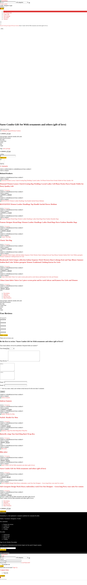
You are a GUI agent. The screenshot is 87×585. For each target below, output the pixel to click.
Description (6, 293)
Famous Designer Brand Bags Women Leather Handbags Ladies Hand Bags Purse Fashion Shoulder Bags (38, 222)
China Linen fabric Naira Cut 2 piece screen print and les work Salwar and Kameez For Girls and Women (39, 280)
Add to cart (3, 157)
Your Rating (3, 348)
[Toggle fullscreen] (4, 579)
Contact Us (6, 526)
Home (1, 25)
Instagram (13, 518)
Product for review (8, 524)
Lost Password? (26, 562)
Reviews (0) (6, 296)
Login (2, 566)
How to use (6, 536)
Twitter (19, 518)
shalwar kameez (6, 401)
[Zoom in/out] (5, 579)
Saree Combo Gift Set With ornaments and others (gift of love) (23, 468)
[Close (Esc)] (0, 579)
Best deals (6, 527)
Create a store (3, 4)
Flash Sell (7, 13)
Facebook (7, 518)
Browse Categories (8, 11)
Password (2, 562)
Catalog (5, 529)
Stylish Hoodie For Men (9, 417)
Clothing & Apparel (7, 25)
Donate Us (6, 538)
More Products (7, 298)
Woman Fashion (15, 25)
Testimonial (6, 534)
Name (2, 382)
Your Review (4, 361)
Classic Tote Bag (6, 240)
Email (2, 385)
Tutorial (5, 19)
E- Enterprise (4, 166)
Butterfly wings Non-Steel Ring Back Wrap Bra (17, 434)
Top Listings (6, 16)
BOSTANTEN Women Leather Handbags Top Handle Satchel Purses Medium (28, 204)
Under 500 (6, 14)
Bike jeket (3, 452)
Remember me (6, 564)
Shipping (5, 295)
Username (2, 561)
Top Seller (6, 17)
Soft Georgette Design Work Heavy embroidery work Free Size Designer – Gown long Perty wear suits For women (41, 486)
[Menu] (0, 22)
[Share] (2, 579)
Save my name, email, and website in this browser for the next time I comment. (23, 388)
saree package (6, 148)
